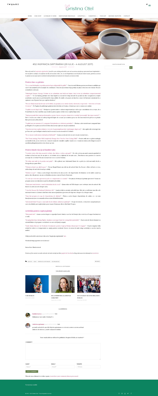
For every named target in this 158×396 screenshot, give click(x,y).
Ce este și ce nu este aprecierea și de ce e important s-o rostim (46, 178)
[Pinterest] (16, 4)
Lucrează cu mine (50, 16)
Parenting (92, 16)
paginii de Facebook (67, 253)
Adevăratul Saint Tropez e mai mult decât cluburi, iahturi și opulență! (48, 202)
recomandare (55, 261)
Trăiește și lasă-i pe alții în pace (36, 167)
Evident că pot (30, 173)
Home (30, 16)
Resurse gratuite (115, 16)
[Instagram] (18, 4)
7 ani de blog (29, 295)
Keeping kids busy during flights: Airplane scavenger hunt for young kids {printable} (52, 220)
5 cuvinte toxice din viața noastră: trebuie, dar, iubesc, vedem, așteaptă (48, 153)
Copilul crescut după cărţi (34, 109)
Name (28, 364)
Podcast (103, 16)
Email (53, 364)
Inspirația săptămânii (41, 71)
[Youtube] (12, 4)
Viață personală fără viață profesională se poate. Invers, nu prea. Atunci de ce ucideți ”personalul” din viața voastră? (62, 115)
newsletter (95, 253)
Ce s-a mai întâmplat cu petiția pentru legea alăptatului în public (46, 85)
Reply (56, 313)
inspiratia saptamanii (44, 261)
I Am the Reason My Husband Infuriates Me (40, 190)
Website (79, 364)
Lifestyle (81, 16)
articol (30, 261)
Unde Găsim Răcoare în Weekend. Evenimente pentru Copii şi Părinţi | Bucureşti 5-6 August (55, 226)
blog (35, 261)
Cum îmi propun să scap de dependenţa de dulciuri (43, 196)
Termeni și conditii (31, 385)
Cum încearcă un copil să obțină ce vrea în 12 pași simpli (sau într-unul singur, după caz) (53, 129)
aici (65, 236)
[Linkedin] (14, 4)
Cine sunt (37, 16)
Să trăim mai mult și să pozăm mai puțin (39, 161)
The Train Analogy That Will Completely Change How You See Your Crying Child (51, 138)
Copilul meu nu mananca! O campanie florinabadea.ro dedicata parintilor (49, 123)
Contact (127, 16)
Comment (29, 342)
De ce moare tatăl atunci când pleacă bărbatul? (40, 135)
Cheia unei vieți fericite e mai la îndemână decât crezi (43, 184)
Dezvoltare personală (67, 16)
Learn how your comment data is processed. (64, 376)
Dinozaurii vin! (30, 214)
